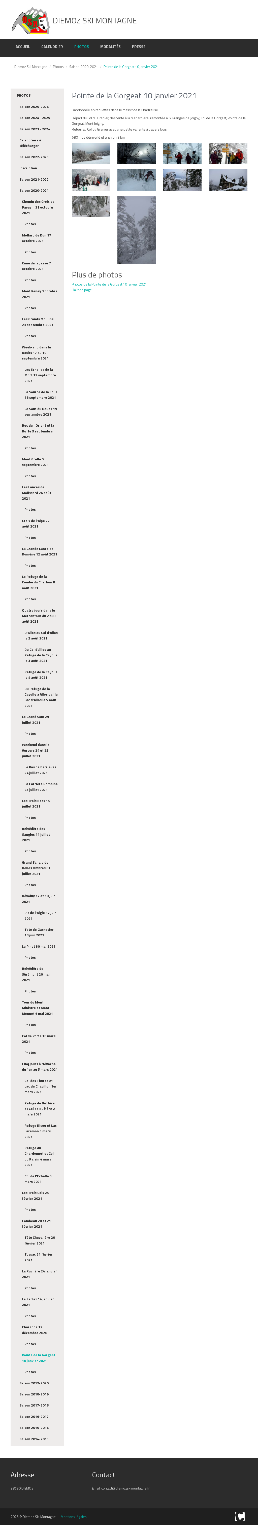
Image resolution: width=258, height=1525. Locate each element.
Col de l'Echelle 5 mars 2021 (38, 1178)
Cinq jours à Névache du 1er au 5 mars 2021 (40, 1066)
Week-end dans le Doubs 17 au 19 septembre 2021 (36, 352)
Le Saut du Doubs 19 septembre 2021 (40, 411)
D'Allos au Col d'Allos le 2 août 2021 (41, 635)
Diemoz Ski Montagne (30, 66)
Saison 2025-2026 (34, 106)
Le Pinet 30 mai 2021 (38, 946)
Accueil (23, 47)
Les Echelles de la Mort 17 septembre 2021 (40, 375)
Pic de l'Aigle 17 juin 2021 (40, 915)
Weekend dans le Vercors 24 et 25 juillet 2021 (35, 750)
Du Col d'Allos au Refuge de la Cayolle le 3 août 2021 (40, 655)
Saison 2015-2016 (34, 1427)
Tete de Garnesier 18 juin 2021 (39, 932)
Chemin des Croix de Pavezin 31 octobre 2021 (38, 207)
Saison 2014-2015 (34, 1438)
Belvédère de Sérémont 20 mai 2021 (36, 974)
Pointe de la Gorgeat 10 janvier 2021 (38, 1357)
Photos (81, 47)
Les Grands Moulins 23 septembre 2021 (37, 321)
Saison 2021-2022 (34, 179)
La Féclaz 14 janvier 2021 (38, 1301)
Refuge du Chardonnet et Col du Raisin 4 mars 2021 (39, 1156)
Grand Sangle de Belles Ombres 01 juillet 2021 (36, 868)
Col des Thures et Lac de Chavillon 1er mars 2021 (40, 1086)
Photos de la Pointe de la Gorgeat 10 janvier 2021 (109, 284)
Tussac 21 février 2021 (38, 1257)
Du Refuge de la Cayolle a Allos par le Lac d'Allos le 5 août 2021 (41, 697)
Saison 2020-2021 (83, 66)
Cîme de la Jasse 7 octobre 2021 (36, 265)
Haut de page (82, 289)
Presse (138, 47)
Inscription (28, 168)
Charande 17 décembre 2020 (34, 1329)
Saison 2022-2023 (34, 156)
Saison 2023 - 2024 (34, 129)
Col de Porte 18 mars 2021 (38, 1038)
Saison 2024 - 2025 (34, 117)
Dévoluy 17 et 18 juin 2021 (38, 898)
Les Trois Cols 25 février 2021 (35, 1195)
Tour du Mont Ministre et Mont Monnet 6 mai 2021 (37, 1007)
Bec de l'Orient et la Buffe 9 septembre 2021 (38, 431)
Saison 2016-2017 (34, 1416)
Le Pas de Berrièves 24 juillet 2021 (40, 769)
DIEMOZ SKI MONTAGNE (94, 20)
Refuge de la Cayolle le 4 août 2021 (40, 674)
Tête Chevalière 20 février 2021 (39, 1240)
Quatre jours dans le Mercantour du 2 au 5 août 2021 (39, 616)
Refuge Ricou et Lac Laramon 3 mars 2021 (40, 1131)
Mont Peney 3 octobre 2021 (39, 293)
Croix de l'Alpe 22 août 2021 (36, 523)
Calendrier (52, 47)
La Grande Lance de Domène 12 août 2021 (39, 551)
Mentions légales (74, 1516)
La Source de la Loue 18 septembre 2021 (40, 394)
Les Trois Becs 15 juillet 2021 (36, 803)
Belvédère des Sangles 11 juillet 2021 (36, 834)
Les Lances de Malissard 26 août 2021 (36, 492)
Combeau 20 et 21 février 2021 (36, 1223)
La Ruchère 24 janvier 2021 (39, 1273)
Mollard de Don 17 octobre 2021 (36, 237)
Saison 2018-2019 (34, 1394)
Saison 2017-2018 (34, 1405)
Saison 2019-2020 (34, 1383)
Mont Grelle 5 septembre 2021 (35, 461)
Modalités (110, 47)
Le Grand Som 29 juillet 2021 (35, 719)
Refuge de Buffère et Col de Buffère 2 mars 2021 (39, 1108)
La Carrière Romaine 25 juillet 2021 (41, 786)
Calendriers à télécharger (30, 142)
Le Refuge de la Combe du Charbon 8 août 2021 (38, 582)
